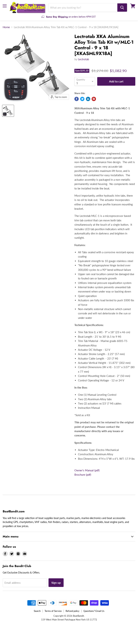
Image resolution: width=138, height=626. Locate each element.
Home (6, 27)
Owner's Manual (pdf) (87, 470)
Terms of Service (53, 611)
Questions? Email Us (93, 611)
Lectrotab (83, 59)
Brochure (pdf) (82, 474)
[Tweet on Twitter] (82, 99)
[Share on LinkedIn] (88, 99)
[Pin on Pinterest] (94, 99)
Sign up (56, 582)
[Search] (122, 7)
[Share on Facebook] (76, 99)
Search (37, 611)
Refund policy (72, 611)
